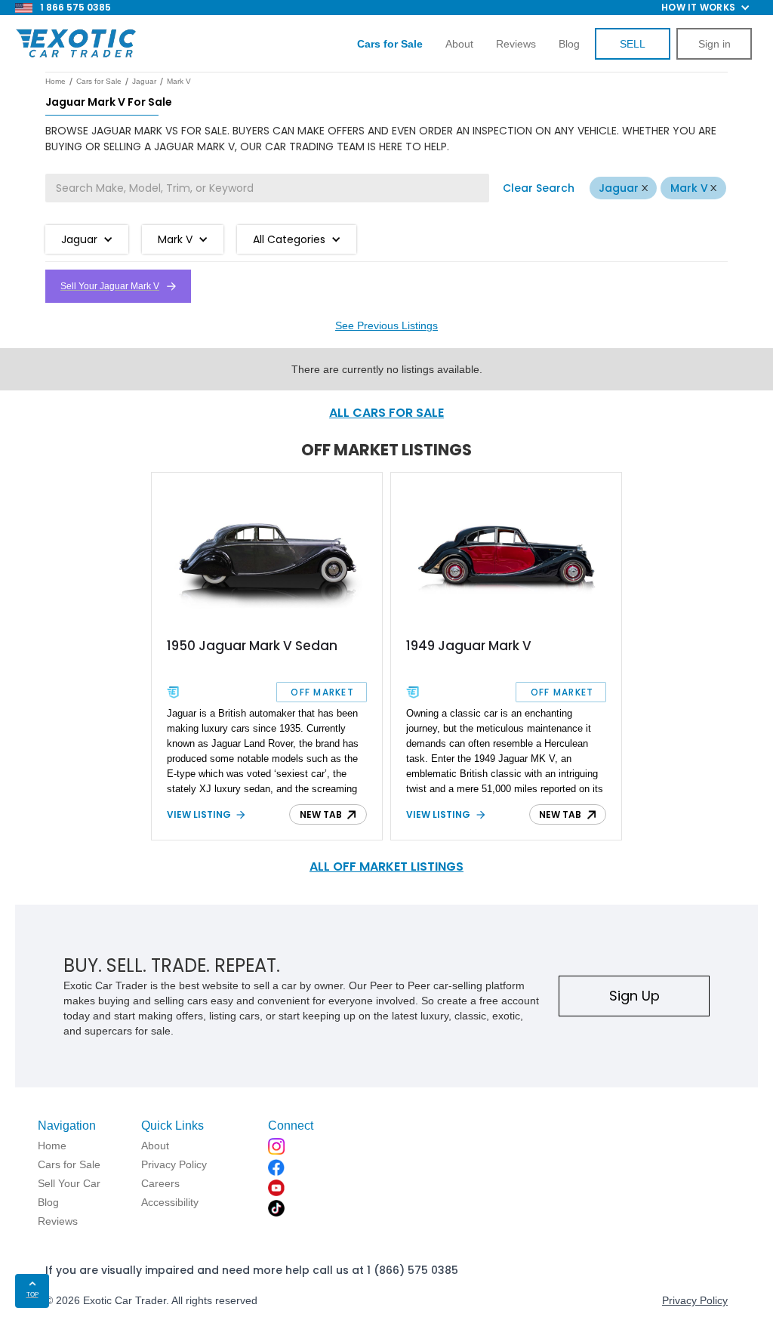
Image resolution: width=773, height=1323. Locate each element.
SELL (632, 44)
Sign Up (634, 995)
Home (55, 81)
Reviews (516, 44)
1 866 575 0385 (75, 7)
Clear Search (538, 188)
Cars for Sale (99, 81)
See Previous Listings (386, 325)
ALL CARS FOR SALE (386, 412)
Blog (569, 44)
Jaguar (619, 188)
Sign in (714, 44)
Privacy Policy (695, 1300)
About (459, 44)
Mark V (689, 188)
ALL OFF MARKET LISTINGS (386, 866)
